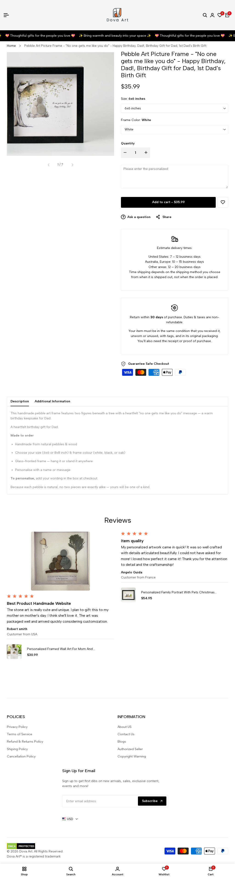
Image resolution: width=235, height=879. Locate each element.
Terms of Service (19, 734)
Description (20, 401)
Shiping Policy (17, 749)
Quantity (128, 143)
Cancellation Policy (21, 756)
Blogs (122, 742)
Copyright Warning (132, 756)
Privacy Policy (17, 727)
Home (11, 46)
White (129, 129)
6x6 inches (133, 108)
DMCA (12, 846)
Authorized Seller (130, 749)
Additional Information (52, 401)
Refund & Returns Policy (25, 742)
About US (124, 727)
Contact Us (126, 734)
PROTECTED (26, 846)
